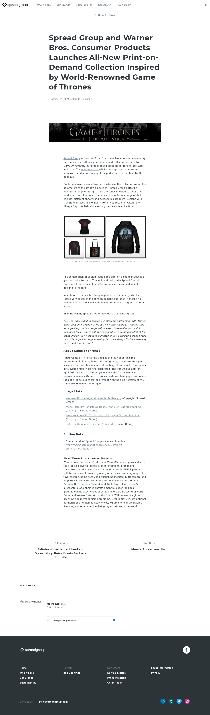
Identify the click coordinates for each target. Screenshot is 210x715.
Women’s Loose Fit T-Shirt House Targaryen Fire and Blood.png (103, 415)
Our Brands (63, 5)
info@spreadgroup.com (53, 701)
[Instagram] (187, 701)
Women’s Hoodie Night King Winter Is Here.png (94, 398)
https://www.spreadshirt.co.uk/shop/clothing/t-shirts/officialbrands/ (94, 446)
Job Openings (71, 672)
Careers (103, 5)
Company (87, 98)
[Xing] (171, 701)
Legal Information (162, 668)
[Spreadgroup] (15, 5)
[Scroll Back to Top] (186, 650)
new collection (90, 169)
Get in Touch (115, 682)
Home (23, 668)
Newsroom (124, 5)
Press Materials (117, 677)
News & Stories (116, 672)
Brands (76, 98)
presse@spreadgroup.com (64, 620)
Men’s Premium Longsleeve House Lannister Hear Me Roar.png (103, 407)
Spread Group (71, 158)
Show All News (106, 15)
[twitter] (179, 701)
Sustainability (84, 5)
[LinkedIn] (163, 701)
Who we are (44, 5)
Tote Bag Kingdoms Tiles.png (83, 424)
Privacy (155, 672)
